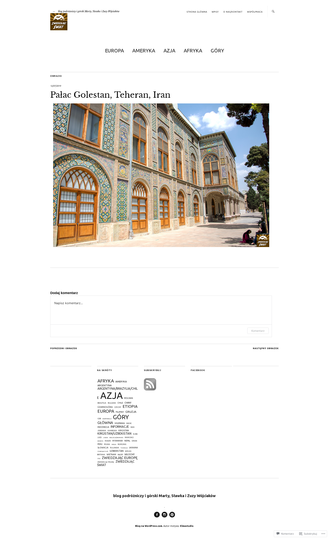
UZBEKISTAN (117, 451)
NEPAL (127, 441)
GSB (99, 418)
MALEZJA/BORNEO (116, 437)
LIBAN (105, 437)
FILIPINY (120, 412)
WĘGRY (120, 455)
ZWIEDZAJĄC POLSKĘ (105, 462)
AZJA (169, 50)
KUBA (135, 434)
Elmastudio (186, 526)
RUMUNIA (122, 444)
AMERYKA (143, 50)
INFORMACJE (120, 426)
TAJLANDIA (114, 448)
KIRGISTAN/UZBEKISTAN (114, 433)
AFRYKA (193, 50)
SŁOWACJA (102, 447)
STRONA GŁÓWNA (197, 12)
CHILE (120, 403)
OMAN (134, 441)
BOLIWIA (128, 398)
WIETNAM (111, 454)
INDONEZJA (103, 427)
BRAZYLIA (101, 403)
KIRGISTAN (123, 430)
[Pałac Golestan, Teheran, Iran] (161, 246)
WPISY (215, 12)
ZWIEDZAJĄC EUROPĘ (119, 458)
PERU (99, 444)
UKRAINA (133, 447)
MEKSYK (100, 441)
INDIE (129, 423)
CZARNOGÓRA (105, 407)
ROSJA (114, 444)
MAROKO (129, 437)
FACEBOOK (198, 370)
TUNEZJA (124, 448)
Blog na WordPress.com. (149, 526)
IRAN (132, 427)
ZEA (98, 458)
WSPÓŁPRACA (255, 12)
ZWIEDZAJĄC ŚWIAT (115, 463)
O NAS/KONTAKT (233, 12)
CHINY (128, 402)
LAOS (99, 437)
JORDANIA (101, 430)
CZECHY (117, 407)
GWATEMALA (106, 419)
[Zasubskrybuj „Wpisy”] (150, 389)
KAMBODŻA (112, 431)
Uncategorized (102, 451)
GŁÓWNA (105, 423)
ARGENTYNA (104, 385)
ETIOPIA (130, 406)
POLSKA (107, 444)
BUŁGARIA (112, 403)
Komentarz (258, 330)
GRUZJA (130, 411)
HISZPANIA (120, 423)
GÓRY (217, 50)
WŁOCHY (130, 454)
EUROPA (114, 50)
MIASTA (108, 441)
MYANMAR (117, 441)
